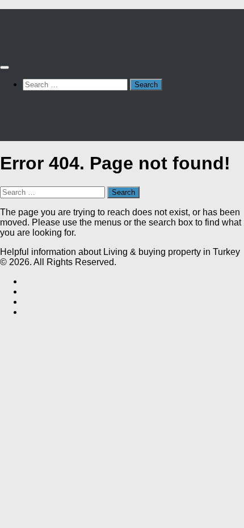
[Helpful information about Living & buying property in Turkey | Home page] (61, 45)
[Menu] (4, 67)
